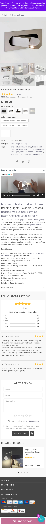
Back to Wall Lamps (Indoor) (14, 15)
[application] (23, 185)
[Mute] (38, 195)
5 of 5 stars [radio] (30, 415)
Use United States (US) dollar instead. (20, 8)
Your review (10, 401)
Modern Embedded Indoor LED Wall (22, 204)
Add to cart (25, 521)
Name (8, 389)
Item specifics (7, 287)
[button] (23, 185)
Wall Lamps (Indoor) (19, 144)
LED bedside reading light (14, 220)
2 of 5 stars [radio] (19, 415)
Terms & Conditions (31, 421)
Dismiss (37, 8)
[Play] (4, 195)
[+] (9, 132)
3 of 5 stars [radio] (22, 415)
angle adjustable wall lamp (21, 147)
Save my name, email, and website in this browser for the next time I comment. (22, 427)
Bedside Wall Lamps (13, 211)
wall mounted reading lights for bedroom (26, 154)
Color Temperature (8, 117)
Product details (8, 170)
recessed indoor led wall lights (31, 152)
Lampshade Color (8, 106)
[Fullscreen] (42, 195)
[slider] (21, 195)
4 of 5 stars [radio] (26, 415)
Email (8, 395)
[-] (9, 135)
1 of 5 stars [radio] (15, 415)
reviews (17, 94)
